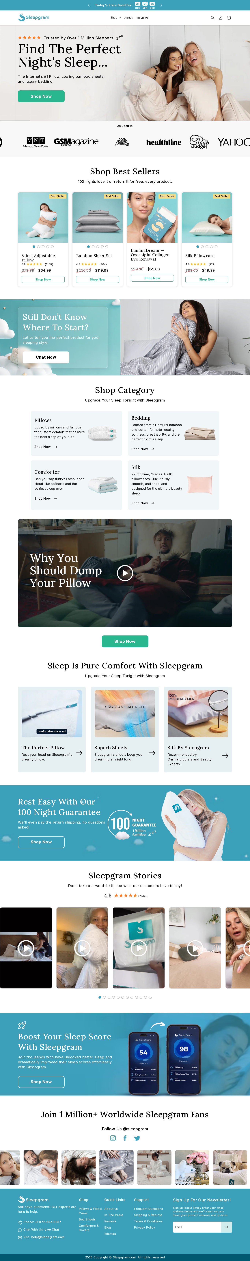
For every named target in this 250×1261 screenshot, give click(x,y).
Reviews (110, 1221)
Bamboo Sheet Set (94, 255)
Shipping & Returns (148, 1215)
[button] (115, 17)
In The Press (113, 1215)
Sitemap (110, 1234)
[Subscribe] (226, 1227)
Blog (107, 1227)
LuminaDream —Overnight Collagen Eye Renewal (150, 255)
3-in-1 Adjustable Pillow (38, 258)
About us (111, 1209)
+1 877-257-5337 (48, 1222)
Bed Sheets (87, 1219)
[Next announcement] (161, 5)
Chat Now (46, 357)
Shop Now (41, 96)
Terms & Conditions (148, 1221)
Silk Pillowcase (200, 255)
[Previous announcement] (89, 5)
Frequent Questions (148, 1209)
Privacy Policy (144, 1227)
